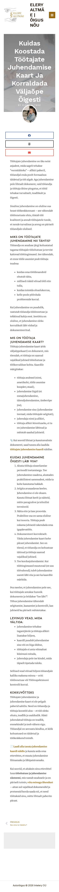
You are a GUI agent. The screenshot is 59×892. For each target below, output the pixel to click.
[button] (29, 135)
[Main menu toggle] (52, 15)
